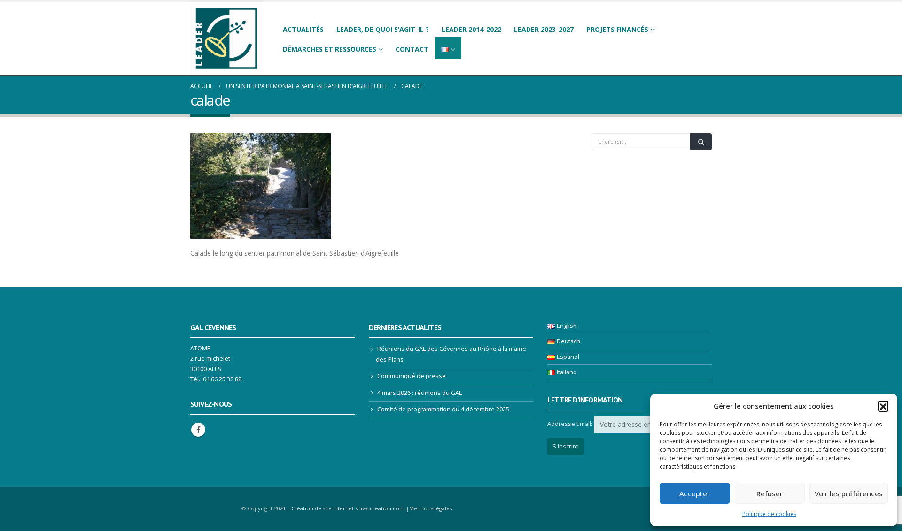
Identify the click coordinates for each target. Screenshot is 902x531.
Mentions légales (430, 508)
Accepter (694, 493)
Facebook (198, 430)
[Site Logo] (226, 38)
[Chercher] (701, 141)
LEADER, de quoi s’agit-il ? (382, 29)
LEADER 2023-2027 (544, 29)
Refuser (769, 493)
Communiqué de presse (411, 376)
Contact (412, 49)
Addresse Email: (569, 424)
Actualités (303, 29)
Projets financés (617, 29)
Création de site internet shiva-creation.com (347, 508)
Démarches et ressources (329, 49)
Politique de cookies (769, 514)
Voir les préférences (849, 493)
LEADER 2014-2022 (471, 29)
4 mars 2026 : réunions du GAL (419, 393)
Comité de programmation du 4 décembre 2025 (443, 409)
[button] (883, 405)
